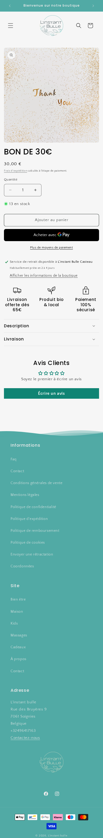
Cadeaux (18, 647)
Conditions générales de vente (36, 483)
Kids (14, 623)
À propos (18, 659)
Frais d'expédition (15, 170)
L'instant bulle (58, 835)
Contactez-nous (25, 737)
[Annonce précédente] (10, 6)
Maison (17, 612)
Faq (14, 459)
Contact (17, 471)
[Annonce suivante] (93, 6)
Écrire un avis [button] (51, 393)
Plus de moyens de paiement (51, 247)
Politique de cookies (28, 542)
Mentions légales (25, 495)
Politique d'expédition (29, 519)
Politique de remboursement (35, 531)
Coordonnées (22, 566)
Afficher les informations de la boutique (44, 276)
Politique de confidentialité (33, 507)
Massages (19, 635)
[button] (10, 25)
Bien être (18, 599)
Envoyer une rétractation (32, 554)
